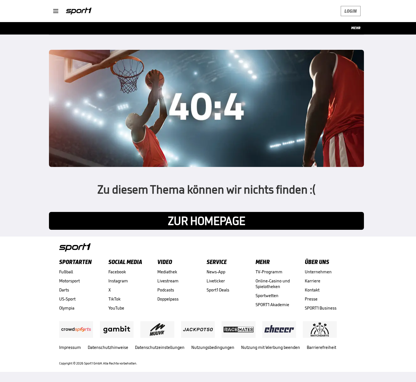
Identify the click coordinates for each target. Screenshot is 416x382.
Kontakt (312, 290)
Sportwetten (267, 295)
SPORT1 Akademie (272, 304)
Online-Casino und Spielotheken (273, 283)
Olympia (66, 308)
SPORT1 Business (320, 308)
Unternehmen (318, 271)
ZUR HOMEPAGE (206, 221)
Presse (311, 299)
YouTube (116, 308)
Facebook (117, 271)
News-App (216, 271)
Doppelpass (168, 299)
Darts (64, 290)
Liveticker (216, 281)
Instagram (118, 281)
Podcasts (165, 290)
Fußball (66, 271)
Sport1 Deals (218, 290)
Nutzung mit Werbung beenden (270, 347)
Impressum (70, 347)
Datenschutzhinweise (108, 347)
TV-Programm (269, 271)
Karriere (312, 281)
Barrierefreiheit (321, 347)
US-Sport (67, 299)
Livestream (168, 281)
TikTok (114, 299)
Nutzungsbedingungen (212, 347)
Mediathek (167, 271)
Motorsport (69, 281)
